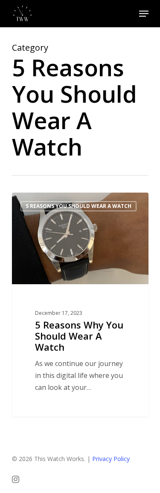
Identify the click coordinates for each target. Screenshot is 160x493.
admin (37, 202)
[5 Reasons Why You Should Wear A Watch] (80, 305)
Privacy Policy (111, 459)
